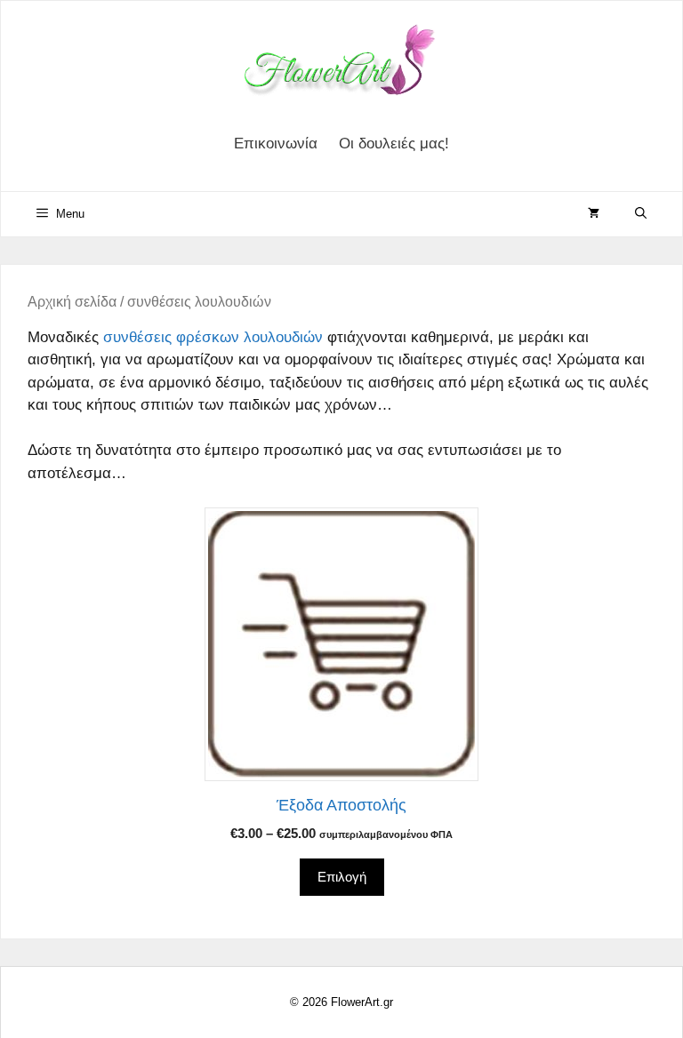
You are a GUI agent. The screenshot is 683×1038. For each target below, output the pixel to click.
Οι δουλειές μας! (394, 143)
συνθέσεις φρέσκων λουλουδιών (213, 337)
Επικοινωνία (275, 143)
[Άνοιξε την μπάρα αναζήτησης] (640, 214)
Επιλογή (341, 876)
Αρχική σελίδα (72, 301)
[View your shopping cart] (593, 214)
